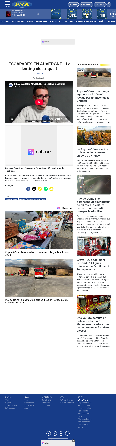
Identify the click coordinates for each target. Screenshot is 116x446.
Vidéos (102, 21)
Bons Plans (18, 21)
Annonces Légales (86, 21)
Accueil (5, 21)
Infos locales (28, 402)
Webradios (41, 21)
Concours (68, 21)
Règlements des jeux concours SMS (84, 413)
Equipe (8, 402)
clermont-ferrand (11, 199)
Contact (8, 400)
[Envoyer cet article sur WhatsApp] (45, 190)
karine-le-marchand (33, 199)
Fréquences (10, 408)
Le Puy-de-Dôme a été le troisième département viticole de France (92, 152)
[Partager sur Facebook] (27, 190)
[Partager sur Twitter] (33, 190)
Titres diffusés (11, 405)
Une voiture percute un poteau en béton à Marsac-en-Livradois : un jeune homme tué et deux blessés (93, 324)
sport (44, 199)
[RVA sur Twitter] (55, 433)
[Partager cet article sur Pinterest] (39, 190)
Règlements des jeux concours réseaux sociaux (85, 405)
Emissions (46, 402)
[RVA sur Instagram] (67, 433)
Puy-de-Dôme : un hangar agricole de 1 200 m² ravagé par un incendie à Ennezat (93, 96)
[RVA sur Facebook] (48, 433)
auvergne (22, 199)
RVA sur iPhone (66, 400)
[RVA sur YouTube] (61, 433)
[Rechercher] (108, 4)
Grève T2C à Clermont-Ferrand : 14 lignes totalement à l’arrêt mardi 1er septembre (93, 264)
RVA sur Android (67, 402)
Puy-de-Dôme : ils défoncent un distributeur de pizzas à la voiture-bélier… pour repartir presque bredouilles (93, 205)
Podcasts (55, 21)
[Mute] (38, 14)
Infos (30, 21)
